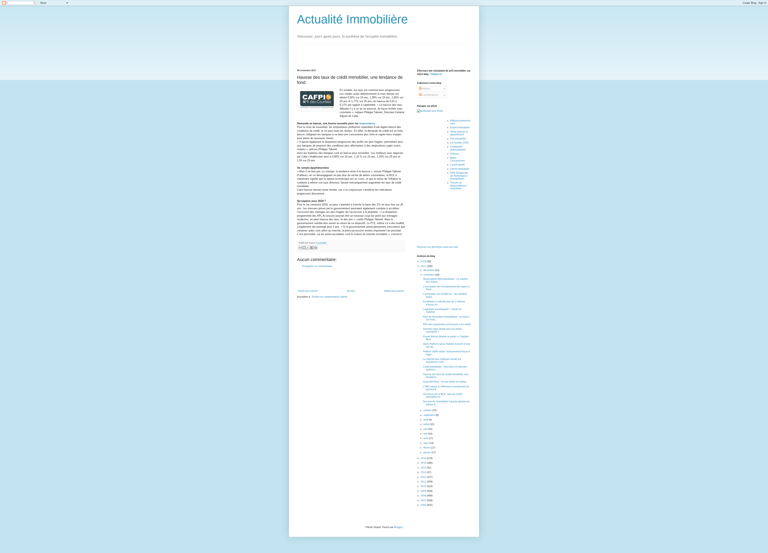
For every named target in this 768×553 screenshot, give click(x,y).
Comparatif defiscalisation (458, 148)
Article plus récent (307, 291)
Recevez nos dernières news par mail (437, 247)
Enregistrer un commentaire (317, 266)
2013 (424, 472)
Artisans (454, 153)
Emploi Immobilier (460, 127)
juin (425, 429)
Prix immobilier (458, 138)
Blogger (398, 527)
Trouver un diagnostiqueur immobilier (458, 185)
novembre (429, 274)
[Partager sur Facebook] (312, 248)
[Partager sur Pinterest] (316, 248)
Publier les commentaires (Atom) (329, 296)
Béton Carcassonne (457, 159)
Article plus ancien (394, 291)
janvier (427, 452)
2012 (424, 477)
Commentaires (430, 95)
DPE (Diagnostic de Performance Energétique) (459, 175)
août (426, 419)
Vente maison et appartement (459, 133)
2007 (424, 500)
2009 (424, 491)
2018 (424, 261)
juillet (426, 424)
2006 (424, 505)
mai (425, 433)
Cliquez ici (436, 74)
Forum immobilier (459, 168)
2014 (424, 467)
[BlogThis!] (304, 248)
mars (426, 443)
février (427, 447)
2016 (424, 458)
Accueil (351, 291)
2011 (424, 481)
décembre (429, 270)
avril (426, 438)
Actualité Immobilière (352, 19)
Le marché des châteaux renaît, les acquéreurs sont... (442, 360)
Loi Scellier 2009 (459, 142)
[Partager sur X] (308, 248)
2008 (424, 495)
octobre (427, 410)
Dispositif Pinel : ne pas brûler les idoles (444, 381)
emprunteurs (367, 123)
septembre (429, 415)
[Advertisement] (384, 53)
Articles (426, 88)
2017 (424, 266)
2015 (424, 462)
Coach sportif (457, 164)
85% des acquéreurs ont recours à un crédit (446, 324)
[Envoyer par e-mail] (300, 248)
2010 (424, 486)
